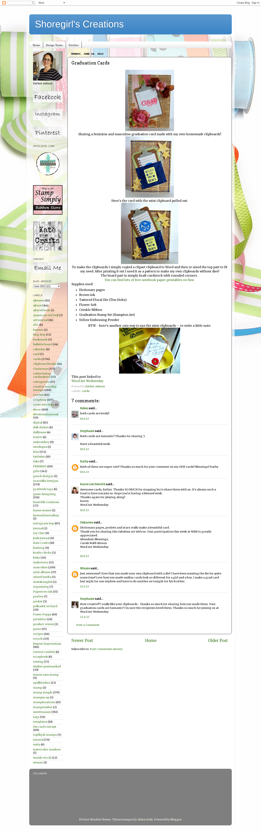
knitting (39, 548)
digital (37, 422)
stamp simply (42, 692)
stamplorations (44, 702)
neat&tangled (42, 582)
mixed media (42, 577)
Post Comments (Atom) (106, 649)
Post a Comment (87, 625)
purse (37, 629)
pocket (38, 601)
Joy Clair (39, 533)
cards (86, 391)
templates (40, 721)
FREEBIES (40, 466)
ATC (36, 325)
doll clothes (41, 427)
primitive (39, 619)
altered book (41, 310)
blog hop (39, 334)
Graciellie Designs (45, 481)
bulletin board (42, 344)
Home (36, 45)
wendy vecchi (42, 757)
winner (38, 762)
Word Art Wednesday (87, 381)
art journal (40, 320)
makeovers (41, 562)
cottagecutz (41, 382)
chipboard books (45, 364)
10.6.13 (84, 418)
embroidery (41, 442)
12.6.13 (84, 617)
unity (36, 744)
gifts (36, 471)
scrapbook (40, 656)
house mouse (42, 510)
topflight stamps (45, 734)
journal (38, 528)
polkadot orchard (45, 606)
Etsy (36, 452)
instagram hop (43, 523)
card (36, 354)
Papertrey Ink (42, 591)
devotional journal (45, 414)
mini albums (42, 572)
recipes (38, 634)
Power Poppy (42, 614)
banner (38, 329)
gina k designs (43, 476)
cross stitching (43, 404)
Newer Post (82, 640)
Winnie (85, 568)
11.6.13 (84, 586)
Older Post (218, 640)
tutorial (38, 739)
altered (38, 305)
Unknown (86, 522)
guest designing (44, 494)
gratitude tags (43, 489)
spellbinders (41, 682)
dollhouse (39, 432)
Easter (37, 437)
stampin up (41, 697)
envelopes (40, 447)
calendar (39, 349)
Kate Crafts (41, 543)
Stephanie (87, 431)
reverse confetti (44, 652)
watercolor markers (47, 749)
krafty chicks (42, 552)
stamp (37, 687)
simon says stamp (46, 674)
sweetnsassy (42, 712)
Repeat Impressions (47, 643)
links (36, 557)
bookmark (40, 339)
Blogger (175, 819)
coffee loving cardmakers (42, 375)
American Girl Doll (45, 315)
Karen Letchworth (92, 484)
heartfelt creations (46, 502)
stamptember (42, 707)
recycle (38, 638)
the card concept (44, 726)
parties (38, 596)
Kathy (84, 461)
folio (36, 461)
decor (37, 409)
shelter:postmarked (47, 666)
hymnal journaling (46, 515)
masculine (40, 567)
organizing (41, 586)
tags (36, 717)
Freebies (74, 45)
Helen (84, 408)
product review (43, 624)
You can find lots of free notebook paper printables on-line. (150, 280)
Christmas (40, 369)
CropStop (39, 400)
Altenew (38, 300)
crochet (38, 395)
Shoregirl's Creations (79, 24)
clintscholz (145, 819)
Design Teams (54, 45)
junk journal (41, 538)
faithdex (39, 456)
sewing (38, 661)
